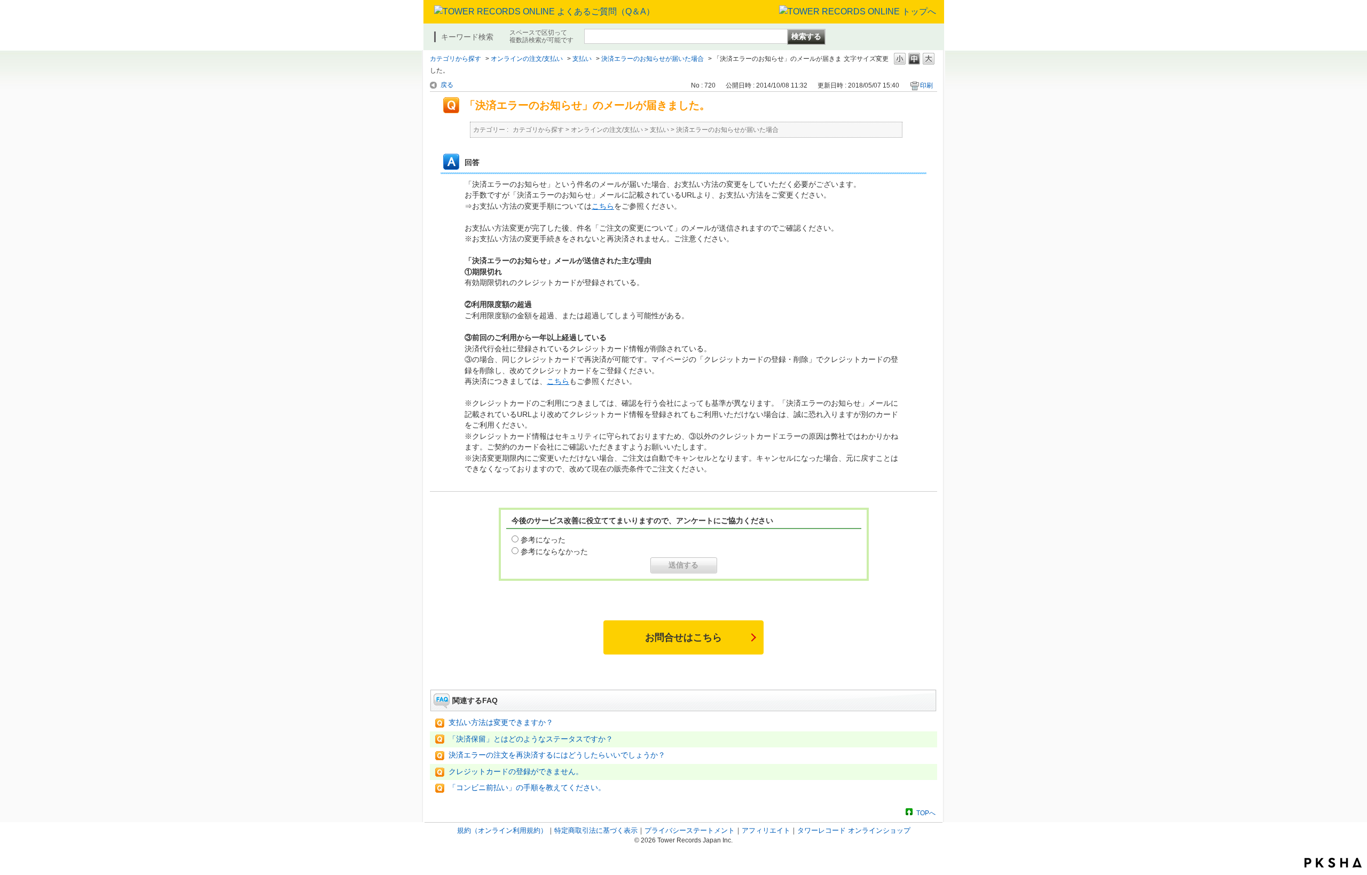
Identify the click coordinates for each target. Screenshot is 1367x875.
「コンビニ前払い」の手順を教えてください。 (527, 788)
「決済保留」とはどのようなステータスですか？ (531, 739)
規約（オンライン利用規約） (502, 830)
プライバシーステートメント (690, 830)
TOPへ (926, 812)
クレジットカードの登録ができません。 (516, 772)
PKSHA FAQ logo (1333, 863)
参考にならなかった (554, 551)
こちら (603, 206)
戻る (447, 85)
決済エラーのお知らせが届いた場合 (652, 58)
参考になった (543, 539)
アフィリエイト (766, 830)
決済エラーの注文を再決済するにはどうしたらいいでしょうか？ (557, 755)
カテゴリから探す (455, 58)
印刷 (926, 85)
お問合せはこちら (683, 637)
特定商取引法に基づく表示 (596, 830)
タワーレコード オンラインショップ (853, 830)
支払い (582, 58)
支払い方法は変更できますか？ (501, 723)
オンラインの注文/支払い (527, 58)
